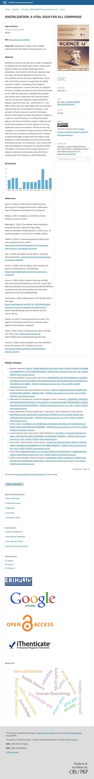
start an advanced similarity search (30, 474)
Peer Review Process (14, 541)
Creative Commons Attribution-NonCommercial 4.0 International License (72, 132)
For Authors (9, 564)
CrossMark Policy (13, 517)
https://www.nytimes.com (30, 334)
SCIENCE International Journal (21, 2)
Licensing (10, 513)
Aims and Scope (12, 498)
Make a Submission (14, 484)
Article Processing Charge (16, 546)
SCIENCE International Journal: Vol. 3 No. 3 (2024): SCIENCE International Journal (43, 454)
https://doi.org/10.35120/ (19, 40)
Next (85, 469)
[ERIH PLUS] (18, 585)
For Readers (9, 561)
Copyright (10, 508)
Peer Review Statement (15, 536)
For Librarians (10, 568)
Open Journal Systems (46, 733)
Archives (15, 9)
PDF (62, 79)
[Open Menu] (4, 2)
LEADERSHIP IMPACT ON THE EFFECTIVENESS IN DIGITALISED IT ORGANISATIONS (53, 451)
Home (7, 9)
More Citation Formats (67, 159)
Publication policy (13, 503)
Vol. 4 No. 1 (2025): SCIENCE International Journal (39, 9)
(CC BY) (75, 739)
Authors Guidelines (14, 532)
